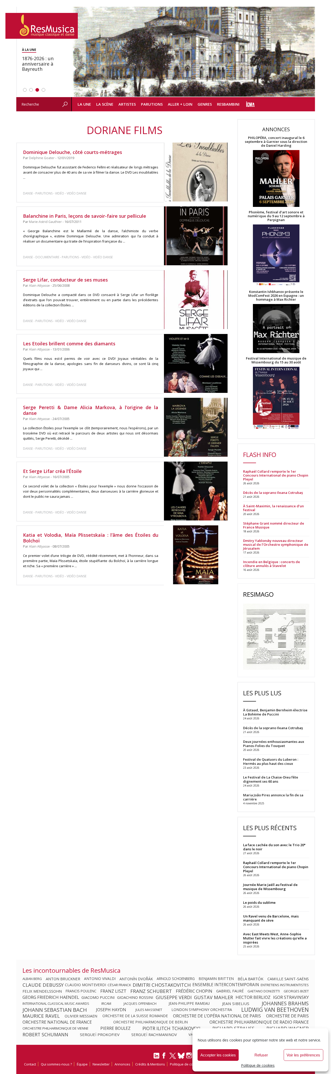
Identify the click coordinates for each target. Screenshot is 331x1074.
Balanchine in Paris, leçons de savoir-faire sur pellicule (84, 216)
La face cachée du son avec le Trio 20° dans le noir (274, 847)
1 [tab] (25, 90)
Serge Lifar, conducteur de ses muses (65, 280)
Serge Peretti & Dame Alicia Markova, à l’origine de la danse (91, 410)
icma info (250, 104)
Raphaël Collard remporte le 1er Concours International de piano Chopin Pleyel (275, 475)
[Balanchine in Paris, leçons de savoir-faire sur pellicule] (195, 236)
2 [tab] (31, 90)
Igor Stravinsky (291, 997)
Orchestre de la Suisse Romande (135, 1016)
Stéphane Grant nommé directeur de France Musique (273, 525)
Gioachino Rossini (135, 997)
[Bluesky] (181, 1056)
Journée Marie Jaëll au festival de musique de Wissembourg (270, 886)
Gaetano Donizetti (263, 991)
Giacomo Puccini (98, 997)
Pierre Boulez (115, 1028)
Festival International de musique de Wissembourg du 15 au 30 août (276, 360)
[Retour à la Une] (41, 26)
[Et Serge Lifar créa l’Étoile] (195, 491)
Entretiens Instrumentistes (285, 985)
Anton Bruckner (63, 979)
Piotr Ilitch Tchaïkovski (171, 1028)
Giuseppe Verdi (174, 997)
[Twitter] (172, 1058)
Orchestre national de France (57, 1022)
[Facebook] (164, 1057)
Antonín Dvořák (136, 979)
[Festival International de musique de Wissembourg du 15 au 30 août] (276, 398)
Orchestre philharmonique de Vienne (55, 1028)
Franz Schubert (151, 991)
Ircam (106, 1003)
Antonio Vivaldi (100, 979)
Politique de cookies (258, 1065)
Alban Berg (32, 979)
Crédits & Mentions (150, 1064)
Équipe (82, 1064)
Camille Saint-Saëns (288, 979)
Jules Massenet (149, 1010)
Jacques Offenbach (140, 1003)
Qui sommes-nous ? (56, 1064)
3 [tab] (37, 90)
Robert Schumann (45, 1034)
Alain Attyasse (39, 285)
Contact (30, 1064)
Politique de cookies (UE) (189, 1064)
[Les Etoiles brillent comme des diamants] (195, 363)
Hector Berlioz (253, 997)
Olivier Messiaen (81, 1016)
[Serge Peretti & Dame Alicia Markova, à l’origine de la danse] (195, 427)
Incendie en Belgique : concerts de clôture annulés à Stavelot (271, 564)
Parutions (152, 104)
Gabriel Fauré (230, 991)
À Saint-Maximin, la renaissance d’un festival (273, 508)
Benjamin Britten (216, 979)
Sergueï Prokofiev (99, 1034)
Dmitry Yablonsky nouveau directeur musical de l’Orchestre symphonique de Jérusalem (275, 544)
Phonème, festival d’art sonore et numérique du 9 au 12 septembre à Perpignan (276, 216)
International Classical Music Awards (55, 1003)
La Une (84, 104)
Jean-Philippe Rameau (189, 1003)
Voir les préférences (303, 1055)
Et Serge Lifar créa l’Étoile (52, 471)
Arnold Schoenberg (176, 979)
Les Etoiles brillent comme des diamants (69, 343)
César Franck (119, 985)
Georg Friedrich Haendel (50, 997)
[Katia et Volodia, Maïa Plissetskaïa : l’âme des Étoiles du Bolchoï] (195, 555)
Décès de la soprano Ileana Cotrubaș (273, 493)
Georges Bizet (296, 991)
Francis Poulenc (81, 991)
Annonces (122, 1064)
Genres (205, 104)
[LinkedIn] (156, 1057)
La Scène (104, 104)
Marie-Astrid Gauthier (45, 222)
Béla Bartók (251, 979)
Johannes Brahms (285, 1003)
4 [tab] (43, 90)
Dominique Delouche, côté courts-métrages (72, 152)
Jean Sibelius (235, 1003)
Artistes (127, 104)
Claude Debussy (43, 985)
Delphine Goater (42, 158)
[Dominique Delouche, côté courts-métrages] (195, 172)
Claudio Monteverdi (85, 985)
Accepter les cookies (218, 1055)
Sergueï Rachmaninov (154, 1034)
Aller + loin (180, 104)
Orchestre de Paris (287, 1016)
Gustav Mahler (213, 997)
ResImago (258, 594)
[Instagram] (189, 1056)
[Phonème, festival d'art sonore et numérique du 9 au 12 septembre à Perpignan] (276, 255)
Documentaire (47, 257)
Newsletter (101, 1064)
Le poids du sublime (259, 902)
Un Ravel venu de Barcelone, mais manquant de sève (271, 918)
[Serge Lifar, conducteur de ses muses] (195, 299)
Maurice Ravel (41, 1016)
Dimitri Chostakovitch (162, 985)
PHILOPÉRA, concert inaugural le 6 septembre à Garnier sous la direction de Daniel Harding (276, 141)
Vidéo (59, 193)
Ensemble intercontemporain (225, 985)
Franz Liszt (113, 991)
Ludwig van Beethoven (275, 1010)
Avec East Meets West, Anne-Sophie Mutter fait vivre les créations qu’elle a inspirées (275, 938)
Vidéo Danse (76, 193)
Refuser (261, 1055)
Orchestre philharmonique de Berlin (150, 1022)
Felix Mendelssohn (42, 991)
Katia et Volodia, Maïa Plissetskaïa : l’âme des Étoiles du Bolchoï (91, 538)
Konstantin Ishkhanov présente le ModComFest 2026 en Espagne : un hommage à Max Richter (276, 295)
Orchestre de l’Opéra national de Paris (217, 1016)
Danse (28, 193)
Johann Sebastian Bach (54, 1010)
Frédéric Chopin (194, 991)
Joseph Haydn (111, 1010)
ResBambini (228, 104)
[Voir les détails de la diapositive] (193, 52)
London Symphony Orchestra (201, 1010)
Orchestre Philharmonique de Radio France (259, 1022)
